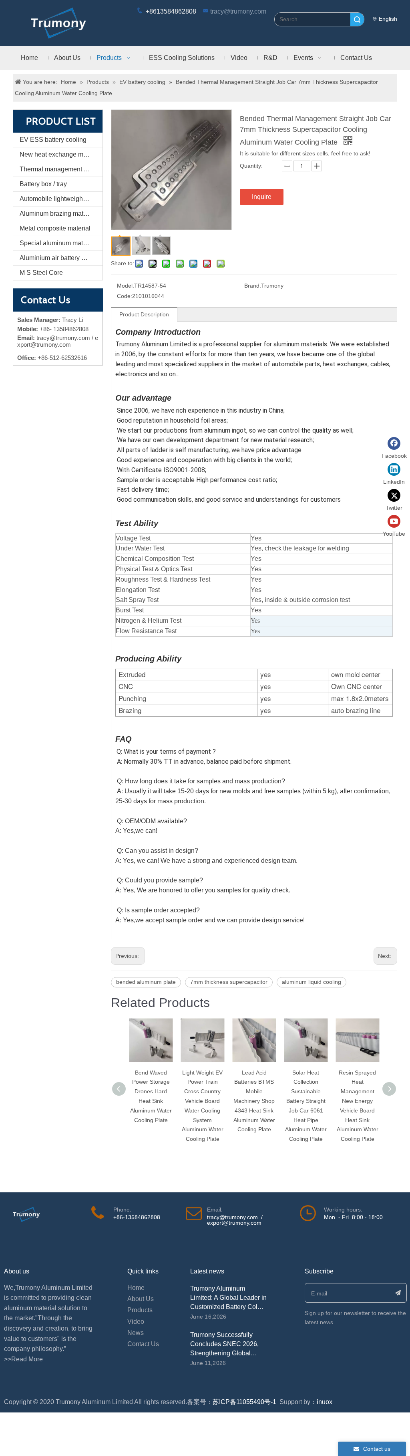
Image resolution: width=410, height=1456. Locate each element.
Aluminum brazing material (58, 213)
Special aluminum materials (59, 243)
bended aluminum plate (146, 982)
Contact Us (143, 1344)
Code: (124, 296)
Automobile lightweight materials (61, 198)
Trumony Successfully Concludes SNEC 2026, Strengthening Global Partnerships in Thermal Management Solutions (224, 1353)
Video (135, 1321)
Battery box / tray (43, 184)
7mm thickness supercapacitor (228, 982)
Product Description (144, 314)
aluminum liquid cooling (311, 982)
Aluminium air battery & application (61, 257)
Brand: (252, 285)
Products (140, 1310)
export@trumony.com (234, 1223)
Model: (125, 285)
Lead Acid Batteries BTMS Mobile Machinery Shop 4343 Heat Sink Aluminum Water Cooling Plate (254, 1101)
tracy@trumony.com (238, 11)
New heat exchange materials (61, 154)
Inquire (261, 196)
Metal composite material (55, 228)
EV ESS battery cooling (53, 139)
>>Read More (23, 1359)
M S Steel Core (41, 272)
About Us (140, 1298)
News (135, 1332)
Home (136, 1287)
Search (357, 19)
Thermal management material (61, 169)
